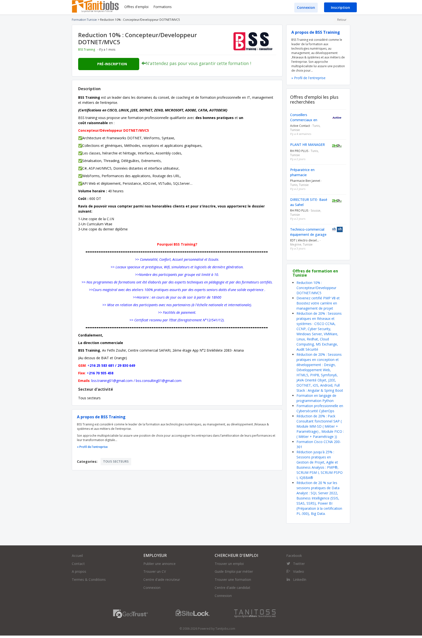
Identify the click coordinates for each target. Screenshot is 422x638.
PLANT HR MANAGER (307, 144)
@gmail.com (123, 380)
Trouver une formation (233, 579)
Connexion (306, 7)
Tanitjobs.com (225, 629)
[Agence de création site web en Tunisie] (255, 613)
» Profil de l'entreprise (92, 447)
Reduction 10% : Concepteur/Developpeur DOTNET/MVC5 (316, 287)
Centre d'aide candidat (232, 587)
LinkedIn (299, 579)
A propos (79, 571)
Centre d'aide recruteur (161, 579)
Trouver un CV (154, 571)
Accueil (77, 555)
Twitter (299, 563)
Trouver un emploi (229, 563)
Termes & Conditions (89, 579)
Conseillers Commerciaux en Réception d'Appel (304, 119)
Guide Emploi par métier (234, 571)
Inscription (340, 7)
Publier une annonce (159, 563)
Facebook (294, 555)
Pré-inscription (112, 64)
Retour (342, 20)
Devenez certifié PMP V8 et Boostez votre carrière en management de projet (318, 303)
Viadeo (298, 571)
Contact (78, 563)
